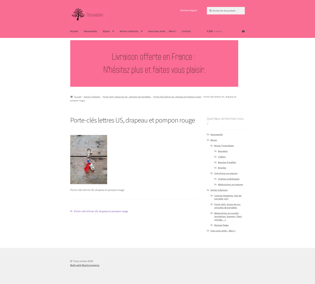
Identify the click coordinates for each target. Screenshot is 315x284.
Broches (222, 167)
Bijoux (106, 31)
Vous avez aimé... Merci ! (222, 230)
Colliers (222, 156)
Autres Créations (92, 96)
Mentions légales (188, 10)
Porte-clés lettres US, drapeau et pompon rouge (177, 96)
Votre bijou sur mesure (225, 173)
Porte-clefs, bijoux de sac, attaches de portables (127, 96)
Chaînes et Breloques (229, 178)
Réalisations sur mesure (230, 184)
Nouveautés (90, 31)
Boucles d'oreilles (227, 162)
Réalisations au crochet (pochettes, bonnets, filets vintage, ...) (228, 216)
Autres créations (129, 31)
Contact (186, 31)
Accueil (74, 31)
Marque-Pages (221, 225)
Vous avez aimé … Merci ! (162, 31)
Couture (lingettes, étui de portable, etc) (227, 197)
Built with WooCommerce (84, 265)
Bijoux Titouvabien (224, 145)
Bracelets (223, 151)
